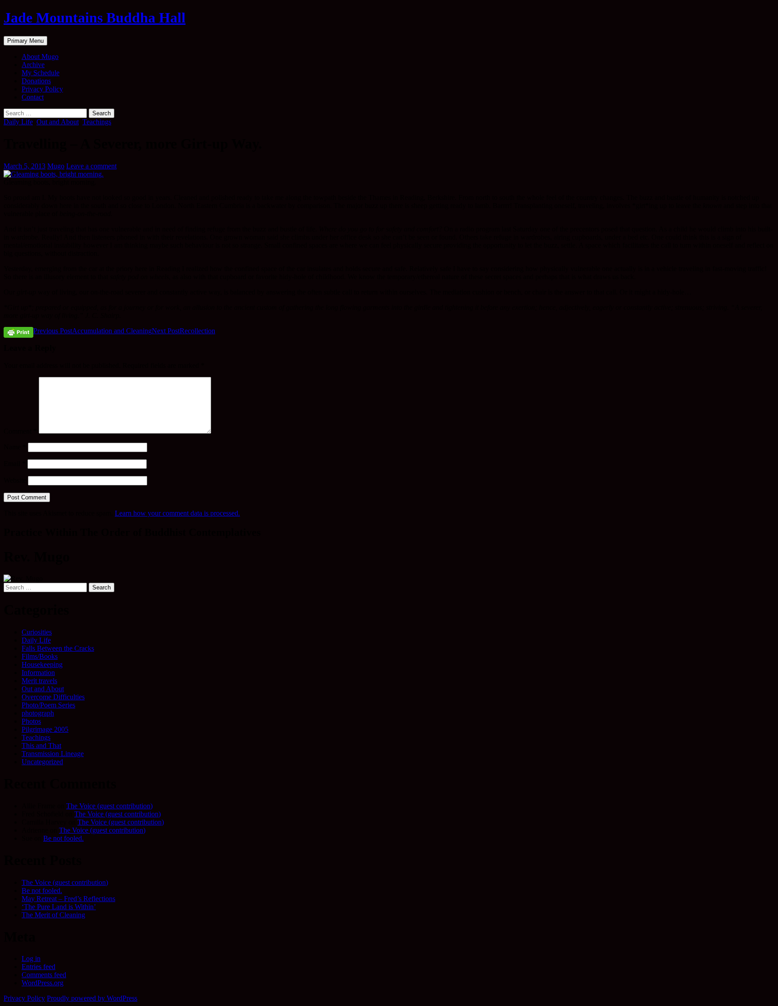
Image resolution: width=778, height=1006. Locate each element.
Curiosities (37, 632)
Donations (36, 81)
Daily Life (18, 122)
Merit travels (39, 680)
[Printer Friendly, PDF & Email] (18, 332)
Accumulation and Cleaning (92, 331)
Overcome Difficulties (53, 697)
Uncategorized (42, 762)
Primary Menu (25, 40)
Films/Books (40, 656)
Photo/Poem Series (48, 705)
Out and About (57, 122)
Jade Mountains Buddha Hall (94, 17)
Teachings (96, 122)
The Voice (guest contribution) (109, 806)
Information (38, 672)
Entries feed (38, 966)
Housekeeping (42, 664)
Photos (31, 721)
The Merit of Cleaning (53, 915)
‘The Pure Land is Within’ (59, 907)
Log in (31, 958)
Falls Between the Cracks (58, 648)
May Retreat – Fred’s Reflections (68, 898)
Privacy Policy (42, 89)
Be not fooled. (63, 838)
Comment (20, 431)
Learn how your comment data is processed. (177, 513)
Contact (33, 97)
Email (15, 463)
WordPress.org (42, 983)
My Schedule (40, 73)
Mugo (55, 166)
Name (15, 447)
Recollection (183, 331)
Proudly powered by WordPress (92, 998)
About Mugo (40, 56)
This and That (41, 745)
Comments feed (44, 975)
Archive (33, 64)
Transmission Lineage (53, 753)
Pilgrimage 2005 (45, 729)
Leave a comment (91, 166)
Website (15, 480)
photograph (38, 713)
